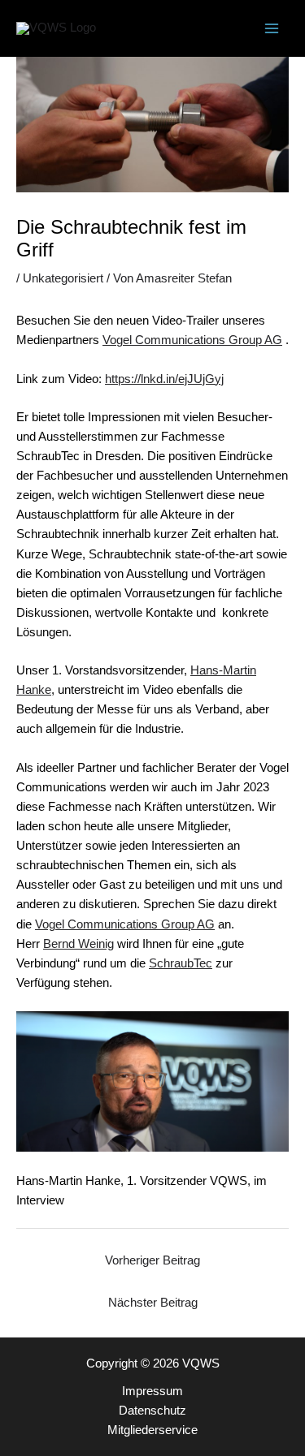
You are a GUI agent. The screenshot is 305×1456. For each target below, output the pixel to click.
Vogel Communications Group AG (192, 340)
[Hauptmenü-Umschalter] (272, 28)
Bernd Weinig (78, 943)
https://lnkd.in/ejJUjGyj (164, 379)
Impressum (152, 1391)
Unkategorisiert (63, 278)
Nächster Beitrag (153, 1302)
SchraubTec (180, 963)
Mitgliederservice (152, 1430)
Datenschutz (152, 1410)
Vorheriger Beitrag (152, 1260)
